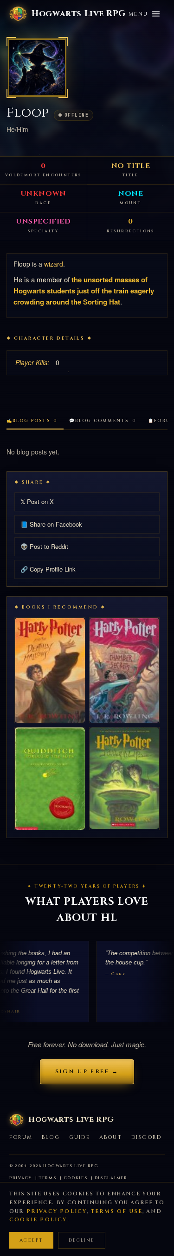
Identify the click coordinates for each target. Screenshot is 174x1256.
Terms (48, 1178)
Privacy (20, 1178)
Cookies (76, 1178)
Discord (146, 1137)
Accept (31, 1240)
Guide (79, 1137)
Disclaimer (111, 1178)
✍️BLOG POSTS (31, 420)
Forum (20, 1137)
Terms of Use (116, 1211)
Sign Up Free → (87, 1071)
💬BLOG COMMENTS (102, 420)
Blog (51, 1137)
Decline (82, 1240)
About (110, 1137)
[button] (37, 67)
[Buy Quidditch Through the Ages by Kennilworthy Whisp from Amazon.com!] (50, 778)
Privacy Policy (56, 1211)
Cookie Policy (38, 1219)
